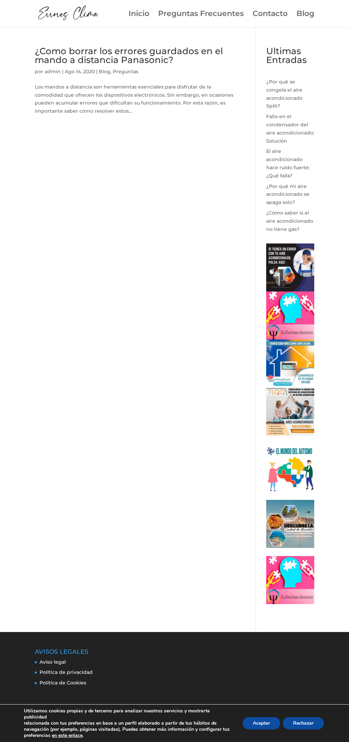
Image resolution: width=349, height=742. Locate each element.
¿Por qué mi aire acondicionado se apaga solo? (287, 194)
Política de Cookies (63, 683)
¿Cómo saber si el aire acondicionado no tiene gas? (289, 221)
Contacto (270, 14)
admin (53, 71)
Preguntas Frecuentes (201, 14)
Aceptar (261, 723)
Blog (305, 14)
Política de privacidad (66, 672)
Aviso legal (53, 662)
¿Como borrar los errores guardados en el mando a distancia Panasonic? (129, 55)
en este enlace (67, 735)
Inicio (138, 14)
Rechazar (303, 723)
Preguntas (125, 71)
